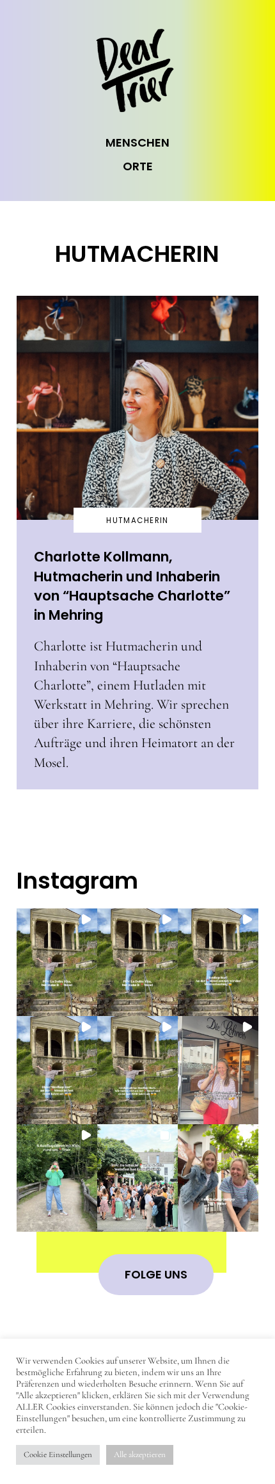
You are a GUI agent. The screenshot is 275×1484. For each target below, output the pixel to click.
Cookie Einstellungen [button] (58, 1454)
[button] (57, 962)
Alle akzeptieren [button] (140, 1454)
